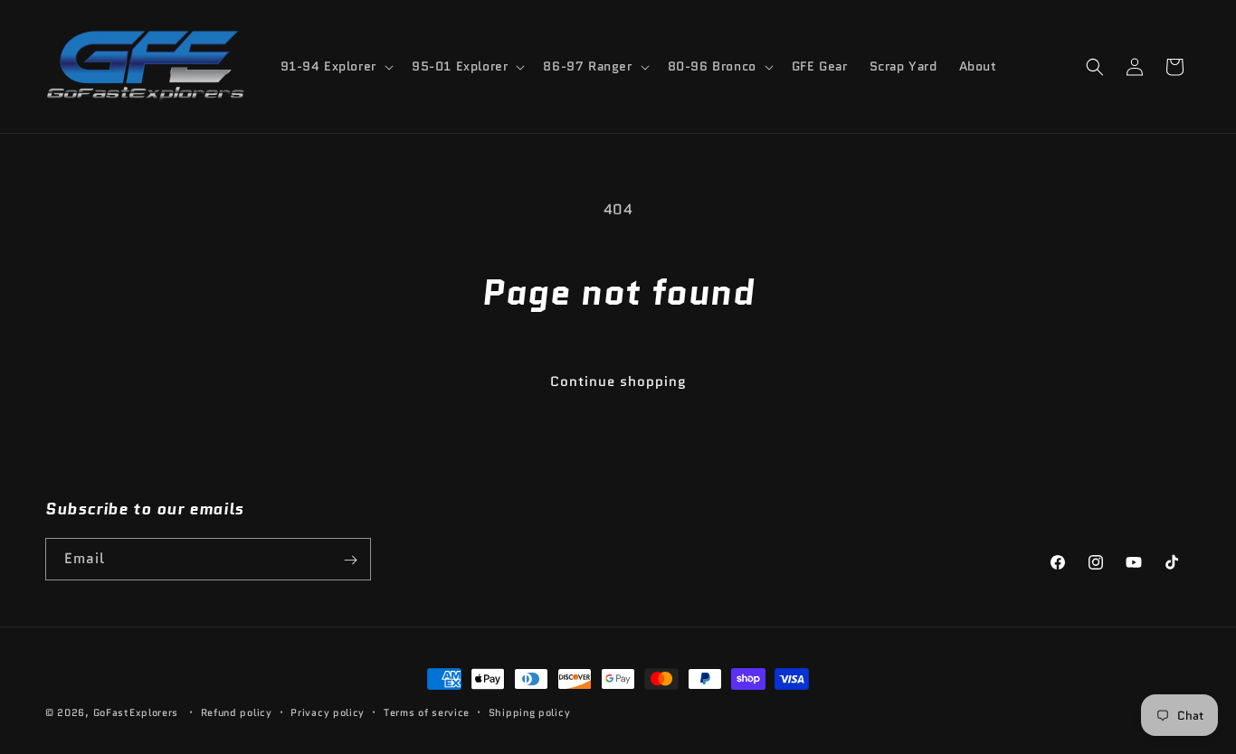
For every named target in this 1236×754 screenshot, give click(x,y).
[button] (335, 66)
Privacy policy (327, 711)
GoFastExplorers (136, 712)
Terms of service (427, 711)
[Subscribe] (350, 560)
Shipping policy (530, 711)
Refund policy (236, 711)
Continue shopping (618, 381)
